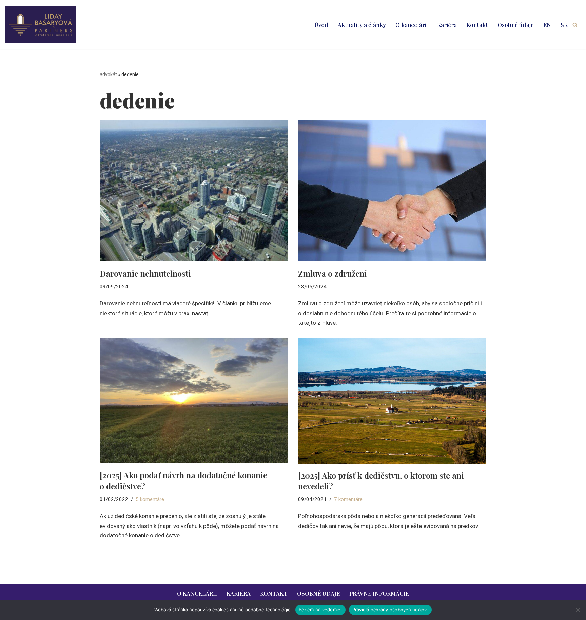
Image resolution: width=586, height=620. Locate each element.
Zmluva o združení (332, 273)
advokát (108, 74)
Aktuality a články (362, 24)
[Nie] (577, 609)
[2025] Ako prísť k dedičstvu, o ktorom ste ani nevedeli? (381, 480)
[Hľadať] (575, 24)
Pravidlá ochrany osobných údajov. (390, 609)
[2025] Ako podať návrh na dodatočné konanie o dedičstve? (183, 480)
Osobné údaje (515, 24)
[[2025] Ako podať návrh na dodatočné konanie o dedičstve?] (194, 400)
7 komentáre (348, 499)
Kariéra (447, 24)
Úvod (321, 24)
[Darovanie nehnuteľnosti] (194, 190)
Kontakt (477, 24)
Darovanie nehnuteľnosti (145, 273)
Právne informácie (379, 593)
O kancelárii (411, 24)
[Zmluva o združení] (392, 190)
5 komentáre (150, 499)
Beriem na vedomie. (320, 609)
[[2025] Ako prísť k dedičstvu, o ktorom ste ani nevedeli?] (392, 400)
